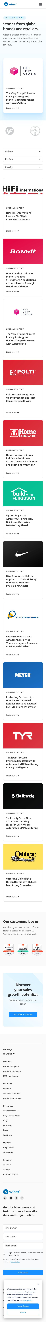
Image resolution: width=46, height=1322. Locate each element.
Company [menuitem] (7, 1160)
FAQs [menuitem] (5, 1130)
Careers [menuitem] (6, 1169)
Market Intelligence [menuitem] (12, 1071)
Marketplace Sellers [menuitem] (12, 1098)
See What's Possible (23, 1014)
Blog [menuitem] (5, 1120)
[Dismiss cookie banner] (38, 1284)
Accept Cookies (23, 1306)
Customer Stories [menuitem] (11, 1110)
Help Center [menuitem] (8, 1147)
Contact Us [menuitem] (8, 1152)
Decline (23, 1312)
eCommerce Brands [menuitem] (11, 1093)
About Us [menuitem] (7, 1164)
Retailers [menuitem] (7, 1088)
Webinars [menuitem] (7, 1135)
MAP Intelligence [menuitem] (10, 1076)
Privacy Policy (27, 1300)
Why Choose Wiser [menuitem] (11, 1115)
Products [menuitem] (7, 1061)
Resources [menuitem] (8, 1106)
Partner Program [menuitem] (10, 1174)
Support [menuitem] (7, 1142)
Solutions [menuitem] (7, 1083)
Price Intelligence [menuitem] (11, 1066)
